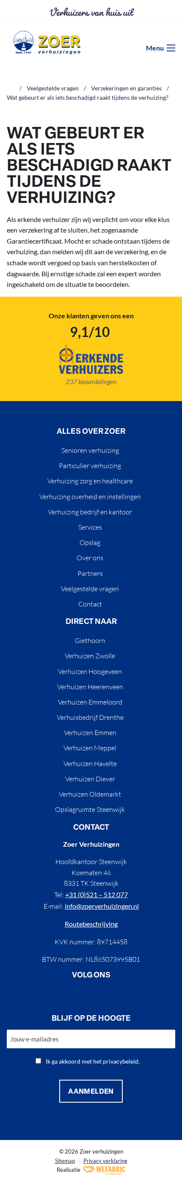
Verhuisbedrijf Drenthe (90, 717)
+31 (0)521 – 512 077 (96, 894)
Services (90, 527)
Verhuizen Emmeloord (90, 702)
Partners (90, 573)
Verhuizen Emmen (90, 732)
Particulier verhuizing (90, 465)
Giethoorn (90, 640)
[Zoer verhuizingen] (47, 42)
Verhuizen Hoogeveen (90, 671)
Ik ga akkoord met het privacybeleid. (93, 1061)
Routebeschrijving (91, 924)
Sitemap (65, 1160)
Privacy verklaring (105, 1160)
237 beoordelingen (91, 381)
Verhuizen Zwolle (90, 655)
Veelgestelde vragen (90, 588)
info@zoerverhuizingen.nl (102, 906)
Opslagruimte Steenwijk (90, 809)
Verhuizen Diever (90, 779)
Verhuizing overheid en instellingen (90, 496)
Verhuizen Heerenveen (90, 686)
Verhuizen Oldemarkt (90, 794)
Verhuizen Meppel (89, 748)
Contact (90, 604)
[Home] (10, 88)
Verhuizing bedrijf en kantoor (90, 512)
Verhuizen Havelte (90, 763)
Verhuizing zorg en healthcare (90, 481)
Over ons (90, 557)
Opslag (90, 542)
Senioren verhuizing (90, 450)
